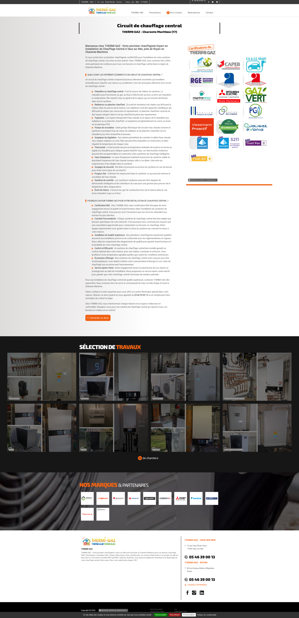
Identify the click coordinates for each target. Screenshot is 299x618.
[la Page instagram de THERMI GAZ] (211, 2)
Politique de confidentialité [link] (206, 615)
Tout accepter (160, 615)
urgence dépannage (197, 585)
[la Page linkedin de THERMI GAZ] (215, 2)
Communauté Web (180, 611)
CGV (175, 609)
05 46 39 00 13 (202, 579)
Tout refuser (175, 615)
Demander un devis (99, 318)
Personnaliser (189, 615)
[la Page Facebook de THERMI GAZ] (207, 2)
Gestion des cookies (157, 611)
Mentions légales (156, 609)
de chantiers (150, 458)
